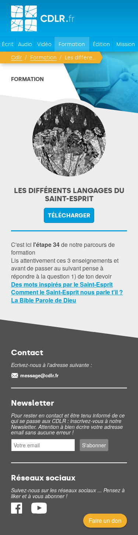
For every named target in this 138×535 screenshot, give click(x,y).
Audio (25, 44)
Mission (125, 44)
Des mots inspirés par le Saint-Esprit (62, 284)
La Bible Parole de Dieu (43, 300)
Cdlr (16, 58)
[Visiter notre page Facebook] (17, 511)
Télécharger (69, 215)
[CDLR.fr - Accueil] (43, 18)
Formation (72, 44)
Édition (101, 44)
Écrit (8, 44)
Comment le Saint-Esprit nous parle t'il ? (67, 292)
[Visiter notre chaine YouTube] (39, 511)
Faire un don (105, 520)
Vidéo (44, 44)
